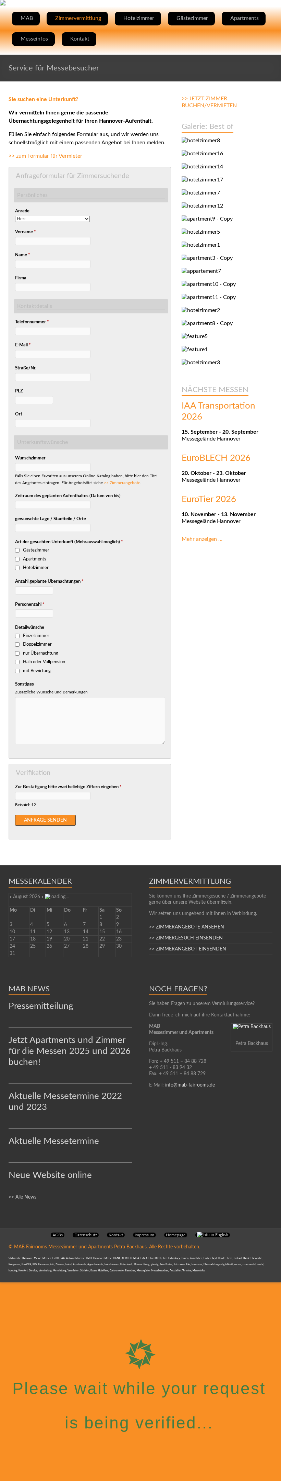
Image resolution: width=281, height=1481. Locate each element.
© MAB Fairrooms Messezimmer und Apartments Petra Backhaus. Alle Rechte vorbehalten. (104, 1247)
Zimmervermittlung (78, 18)
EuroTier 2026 (209, 499)
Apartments (244, 18)
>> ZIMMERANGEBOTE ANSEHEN (186, 927)
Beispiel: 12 (25, 805)
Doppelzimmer (37, 644)
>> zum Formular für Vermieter (45, 156)
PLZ (19, 391)
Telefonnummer (32, 322)
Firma (20, 278)
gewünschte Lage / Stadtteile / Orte (50, 519)
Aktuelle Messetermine (54, 1141)
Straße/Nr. (25, 368)
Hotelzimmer (138, 18)
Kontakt (79, 39)
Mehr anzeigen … (202, 539)
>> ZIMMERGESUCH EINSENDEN (186, 938)
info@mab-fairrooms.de (190, 1085)
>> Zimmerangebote (122, 483)
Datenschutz (85, 1235)
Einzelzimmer (36, 636)
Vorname (25, 232)
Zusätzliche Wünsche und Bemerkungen (51, 692)
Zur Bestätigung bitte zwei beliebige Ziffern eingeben (68, 787)
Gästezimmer (192, 18)
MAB (27, 18)
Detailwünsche (29, 627)
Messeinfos (34, 39)
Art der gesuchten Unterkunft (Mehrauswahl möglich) (69, 542)
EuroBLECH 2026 (216, 458)
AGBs (57, 1235)
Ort (18, 414)
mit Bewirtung (37, 671)
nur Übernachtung (40, 653)
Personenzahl (30, 604)
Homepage (175, 1235)
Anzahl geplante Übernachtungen (49, 581)
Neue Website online (50, 1175)
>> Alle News (22, 1197)
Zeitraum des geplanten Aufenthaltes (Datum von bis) (68, 496)
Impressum (144, 1235)
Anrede (22, 211)
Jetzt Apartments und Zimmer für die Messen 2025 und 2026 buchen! (70, 1051)
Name (22, 255)
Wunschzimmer (30, 458)
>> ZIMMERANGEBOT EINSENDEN (187, 949)
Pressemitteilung (41, 1006)
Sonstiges (24, 684)
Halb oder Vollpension (44, 662)
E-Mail (23, 345)
